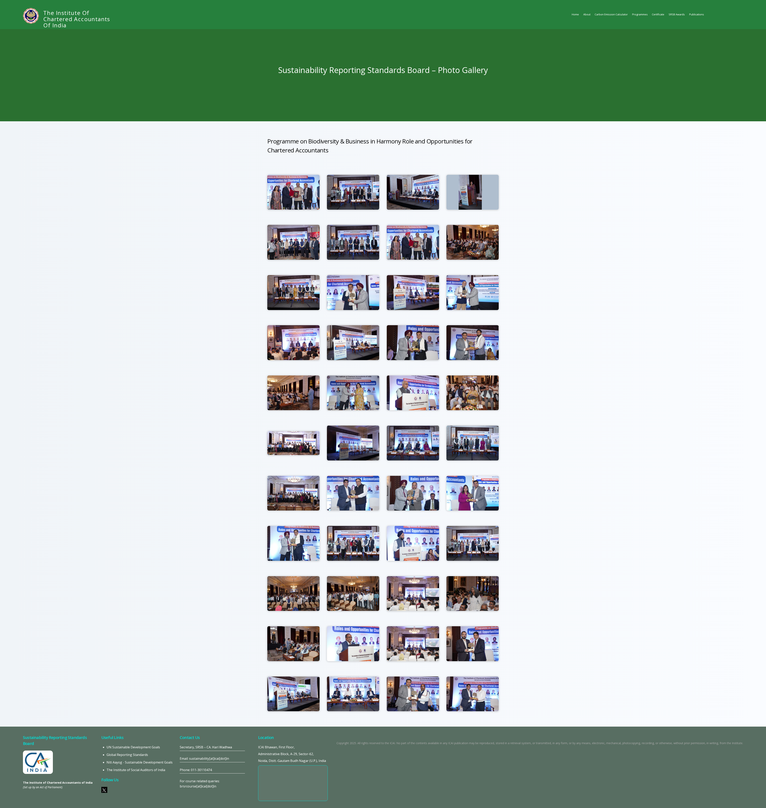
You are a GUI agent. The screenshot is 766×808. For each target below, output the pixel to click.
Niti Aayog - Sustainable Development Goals (140, 762)
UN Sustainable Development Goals (133, 747)
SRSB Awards (677, 14)
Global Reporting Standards (127, 755)
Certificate (658, 14)
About (586, 14)
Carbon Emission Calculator (611, 14)
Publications (696, 14)
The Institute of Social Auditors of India (136, 770)
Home (575, 14)
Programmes (640, 14)
